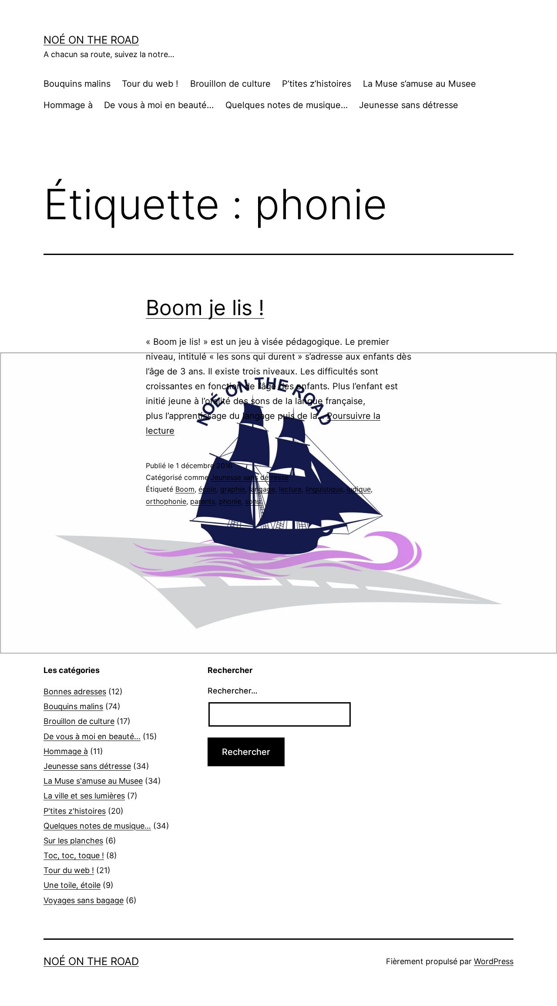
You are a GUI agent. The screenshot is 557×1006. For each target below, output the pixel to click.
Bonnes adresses (75, 691)
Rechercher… (233, 690)
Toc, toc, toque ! (74, 855)
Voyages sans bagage (84, 900)
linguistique (324, 489)
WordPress (493, 961)
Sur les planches (73, 840)
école (207, 489)
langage (262, 489)
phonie (230, 501)
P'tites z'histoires (75, 811)
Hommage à (68, 105)
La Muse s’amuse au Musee (419, 83)
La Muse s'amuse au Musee (93, 780)
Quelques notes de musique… (286, 105)
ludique (359, 489)
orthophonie (166, 501)
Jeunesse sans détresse (408, 105)
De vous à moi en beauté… (159, 105)
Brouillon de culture (230, 83)
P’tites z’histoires (316, 83)
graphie (232, 489)
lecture (290, 489)
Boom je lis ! (205, 307)
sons (252, 501)
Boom (185, 489)
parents (202, 501)
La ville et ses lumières (84, 795)
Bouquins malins (77, 83)
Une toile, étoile (72, 885)
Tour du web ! (150, 83)
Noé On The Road (91, 40)
